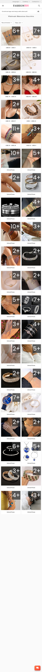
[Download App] (38, 11)
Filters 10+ (18, 23)
